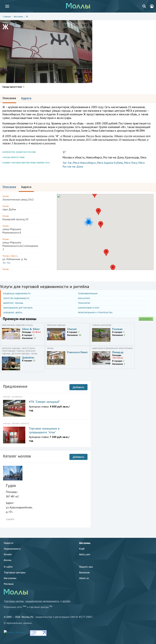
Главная (7, 16)
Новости (8, 543)
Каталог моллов (17, 456)
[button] (101, 225)
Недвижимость (12, 548)
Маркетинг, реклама (13, 303)
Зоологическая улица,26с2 (18, 198)
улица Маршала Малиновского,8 (11, 229)
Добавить (146, 319)
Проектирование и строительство (95, 313)
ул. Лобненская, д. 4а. (14, 259)
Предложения (15, 386)
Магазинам (10, 578)
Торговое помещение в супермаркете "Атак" (44, 430)
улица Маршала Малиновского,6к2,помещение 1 (20, 244)
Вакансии (84, 572)
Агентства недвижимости (16, 298)
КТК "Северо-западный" (44, 401)
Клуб (81, 548)
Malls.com (84, 554)
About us (84, 578)
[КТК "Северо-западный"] (14, 408)
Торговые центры (14, 601)
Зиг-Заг (67, 163)
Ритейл (8, 554)
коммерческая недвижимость (42, 601)
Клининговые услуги (88, 308)
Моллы (7, 560)
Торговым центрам (14, 572)
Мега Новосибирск (84, 163)
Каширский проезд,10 (15, 218)
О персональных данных (18, 623)
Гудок (11, 485)
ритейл (66, 601)
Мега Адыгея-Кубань (110, 163)
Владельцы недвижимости (16, 294)
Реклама (9, 583)
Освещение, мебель (12, 313)
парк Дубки (9, 208)
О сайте (8, 566)
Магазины (18, 16)
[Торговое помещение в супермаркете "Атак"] (14, 435)
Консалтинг (84, 298)
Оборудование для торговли (18, 308)
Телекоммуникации (88, 294)
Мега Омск (130, 163)
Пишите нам (86, 566)
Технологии (84, 303)
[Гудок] (12, 473)
